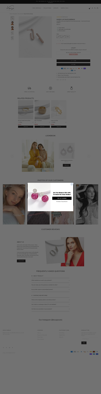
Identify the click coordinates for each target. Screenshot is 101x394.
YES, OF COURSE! (62, 198)
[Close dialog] (72, 184)
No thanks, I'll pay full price (61, 201)
